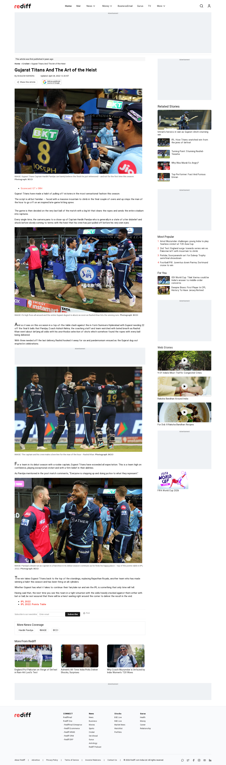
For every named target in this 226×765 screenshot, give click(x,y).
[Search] (201, 6)
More (159, 6)
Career (143, 725)
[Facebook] (193, 760)
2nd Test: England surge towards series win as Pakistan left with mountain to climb (184, 249)
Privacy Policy (52, 760)
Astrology (93, 743)
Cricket (26, 64)
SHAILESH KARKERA (25, 76)
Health (143, 717)
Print (88, 613)
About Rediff (20, 760)
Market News (119, 725)
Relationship (145, 728)
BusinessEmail (125, 6)
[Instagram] (199, 760)
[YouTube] (204, 760)
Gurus (140, 6)
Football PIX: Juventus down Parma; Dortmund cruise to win (184, 264)
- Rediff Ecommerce (71, 728)
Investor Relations (93, 760)
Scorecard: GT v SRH (31, 188)
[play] (184, 361)
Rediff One (67, 721)
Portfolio (118, 732)
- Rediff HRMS (69, 732)
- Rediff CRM (68, 736)
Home (68, 6)
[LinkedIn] (210, 760)
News (89, 6)
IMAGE (43, 630)
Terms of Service (72, 760)
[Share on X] (188, 760)
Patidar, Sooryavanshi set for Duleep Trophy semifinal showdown (182, 257)
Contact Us (112, 760)
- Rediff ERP (68, 740)
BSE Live (118, 717)
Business (93, 721)
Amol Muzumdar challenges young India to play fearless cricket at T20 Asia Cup (184, 242)
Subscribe (73, 614)
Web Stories (165, 347)
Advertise (36, 760)
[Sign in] (209, 6)
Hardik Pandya (26, 630)
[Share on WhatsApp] (182, 760)
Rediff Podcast (95, 747)
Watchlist (118, 728)
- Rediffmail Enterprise (72, 725)
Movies (92, 725)
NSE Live (118, 721)
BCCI (55, 630)
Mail (78, 6)
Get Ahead (93, 736)
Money (105, 6)
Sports (91, 728)
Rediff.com (135, 760)
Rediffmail (67, 717)
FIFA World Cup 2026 (168, 490)
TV (149, 6)
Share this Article (27, 82)
